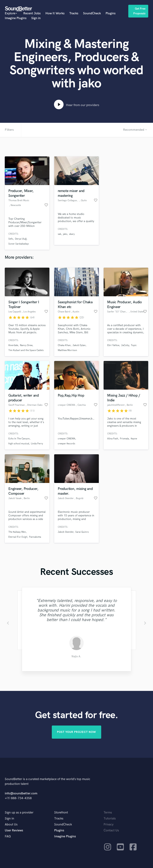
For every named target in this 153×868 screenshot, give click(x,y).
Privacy (109, 824)
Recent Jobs (32, 13)
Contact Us (111, 830)
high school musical (18, 443)
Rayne (134, 438)
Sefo (10, 238)
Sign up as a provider (19, 812)
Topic (134, 345)
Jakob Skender (66, 532)
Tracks (73, 13)
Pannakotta (35, 536)
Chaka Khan (64, 345)
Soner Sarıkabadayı (18, 243)
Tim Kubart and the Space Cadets (26, 350)
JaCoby (125, 345)
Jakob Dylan (79, 345)
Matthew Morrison (67, 350)
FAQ (8, 836)
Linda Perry (37, 443)
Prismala (124, 438)
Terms (108, 812)
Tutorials (110, 818)
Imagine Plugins (15, 18)
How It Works (55, 13)
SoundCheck (92, 13)
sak (59, 234)
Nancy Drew (26, 345)
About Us (11, 824)
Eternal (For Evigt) (17, 536)
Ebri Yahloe (113, 345)
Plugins (111, 13)
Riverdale (13, 345)
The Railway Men (17, 532)
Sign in (36, 18)
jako (65, 234)
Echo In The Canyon (19, 438)
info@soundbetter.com (21, 793)
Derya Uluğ (20, 238)
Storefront (61, 812)
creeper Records (66, 443)
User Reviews (14, 830)
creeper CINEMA (66, 438)
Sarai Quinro (82, 532)
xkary (72, 234)
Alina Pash (112, 438)
